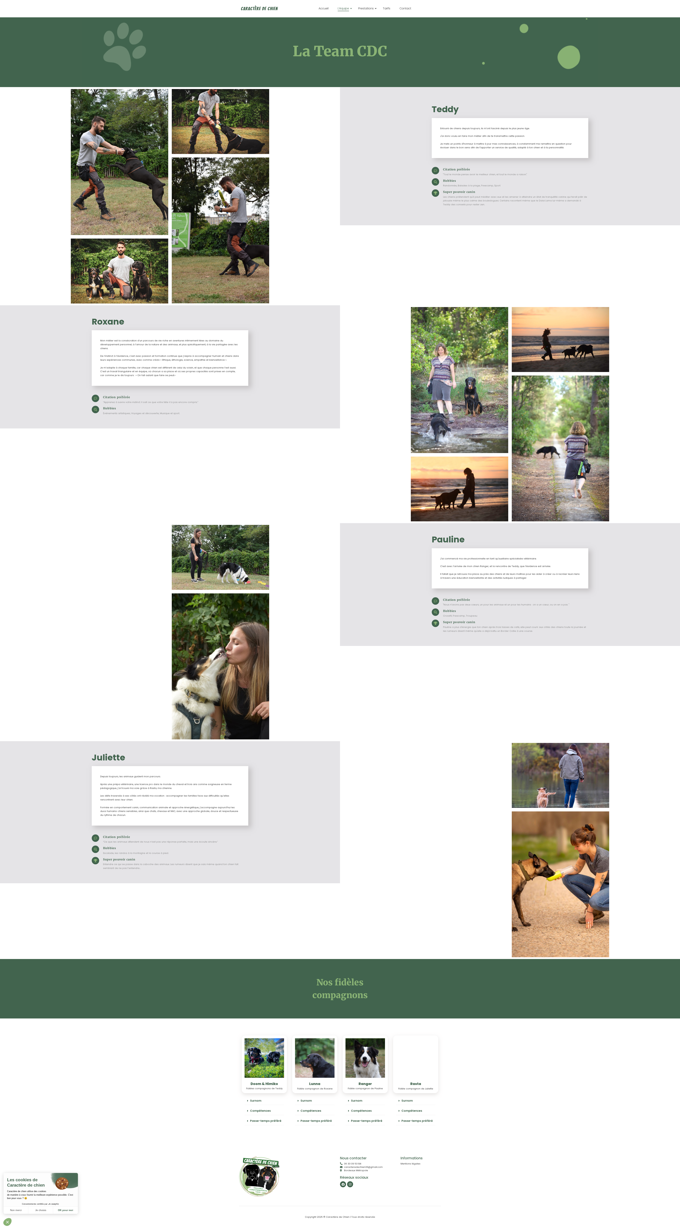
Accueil (323, 8)
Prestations (366, 8)
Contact (405, 8)
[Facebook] (343, 1184)
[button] (264, 1101)
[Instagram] (350, 1184)
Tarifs (386, 8)
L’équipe (343, 8)
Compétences (260, 1111)
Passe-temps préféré (265, 1121)
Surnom (255, 1101)
